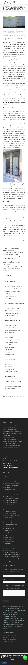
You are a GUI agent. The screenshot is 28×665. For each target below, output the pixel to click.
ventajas (4, 39)
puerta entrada (11, 36)
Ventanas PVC (8, 561)
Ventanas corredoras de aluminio (12, 552)
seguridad (20, 38)
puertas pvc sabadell (9, 528)
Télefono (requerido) (8, 579)
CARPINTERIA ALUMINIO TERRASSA (11, 618)
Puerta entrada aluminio (18, 36)
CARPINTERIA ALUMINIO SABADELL (16, 614)
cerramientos (8, 491)
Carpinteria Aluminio (12, 34)
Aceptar (4, 662)
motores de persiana (9, 506)
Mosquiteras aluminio (9, 504)
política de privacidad (19, 585)
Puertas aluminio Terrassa (10, 513)
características (18, 32)
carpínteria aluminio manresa (11, 479)
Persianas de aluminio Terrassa (11, 507)
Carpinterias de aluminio (10, 489)
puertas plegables (9, 520)
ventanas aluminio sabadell (11, 547)
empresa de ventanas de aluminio (12, 498)
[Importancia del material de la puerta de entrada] (14, 22)
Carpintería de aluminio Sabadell (12, 483)
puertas (4, 38)
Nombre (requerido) (7, 574)
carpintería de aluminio (16, 620)
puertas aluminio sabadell (10, 511)
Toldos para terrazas (9, 541)
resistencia (16, 38)
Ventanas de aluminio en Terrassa (12, 556)
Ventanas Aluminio (9, 545)
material (20, 34)
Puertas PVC (8, 526)
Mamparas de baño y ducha (11, 502)
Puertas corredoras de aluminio (12, 515)
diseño (17, 34)
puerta (10, 35)
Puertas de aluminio (9, 517)
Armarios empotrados (9, 478)
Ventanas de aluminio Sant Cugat (12, 558)
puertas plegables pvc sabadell (11, 522)
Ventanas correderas (9, 550)
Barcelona (21, 606)
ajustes (12, 659)
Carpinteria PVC (8, 487)
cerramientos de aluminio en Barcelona (13, 494)
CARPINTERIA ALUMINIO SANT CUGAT (11, 616)
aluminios (13, 32)
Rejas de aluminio (8, 530)
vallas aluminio (8, 543)
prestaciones (5, 35)
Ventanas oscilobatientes (10, 560)
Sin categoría (7, 532)
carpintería (5, 34)
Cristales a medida (9, 496)
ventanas (13, 624)
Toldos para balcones (9, 537)
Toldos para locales (9, 539)
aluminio (9, 32)
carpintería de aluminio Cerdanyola (12, 481)
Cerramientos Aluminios (10, 493)
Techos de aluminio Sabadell (11, 535)
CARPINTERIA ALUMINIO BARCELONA (11, 610)
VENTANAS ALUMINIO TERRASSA (10, 626)
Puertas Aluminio (10, 38)
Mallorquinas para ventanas (11, 500)
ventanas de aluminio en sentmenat (13, 554)
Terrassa (5, 624)
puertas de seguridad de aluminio (12, 519)
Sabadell (20, 622)
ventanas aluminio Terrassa (11, 548)
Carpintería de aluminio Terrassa (12, 485)
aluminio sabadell (14, 606)
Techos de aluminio (9, 533)
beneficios (5, 608)
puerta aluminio (14, 35)
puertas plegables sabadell (11, 524)
